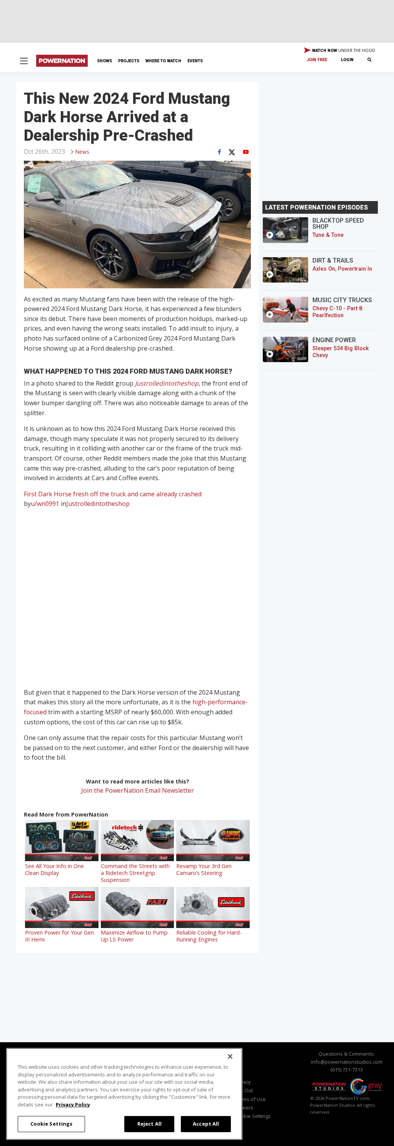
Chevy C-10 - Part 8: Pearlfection (338, 312)
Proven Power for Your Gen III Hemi (59, 936)
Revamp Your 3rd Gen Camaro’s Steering (204, 869)
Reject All (149, 1123)
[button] (23, 62)
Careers (244, 1107)
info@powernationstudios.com (346, 1061)
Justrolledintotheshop (167, 383)
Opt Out (244, 1090)
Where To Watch (163, 60)
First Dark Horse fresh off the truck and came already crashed (113, 494)
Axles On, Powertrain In (342, 269)
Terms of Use (250, 1099)
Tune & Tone (328, 235)
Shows (104, 60)
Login (347, 59)
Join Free (317, 59)
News (82, 151)
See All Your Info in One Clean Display (54, 869)
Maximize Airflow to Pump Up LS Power (134, 936)
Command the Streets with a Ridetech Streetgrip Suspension (135, 872)
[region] (124, 1094)
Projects (128, 60)
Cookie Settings (51, 1123)
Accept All (206, 1123)
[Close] (230, 1056)
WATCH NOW (343, 50)
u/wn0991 (45, 503)
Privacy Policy (73, 1104)
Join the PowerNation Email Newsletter (137, 790)
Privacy (242, 1081)
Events (195, 60)
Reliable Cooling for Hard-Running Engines (209, 936)
